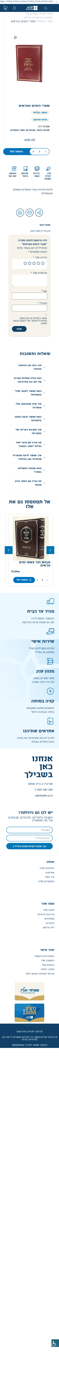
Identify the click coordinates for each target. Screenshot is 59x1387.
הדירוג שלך (40, 257)
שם (44, 291)
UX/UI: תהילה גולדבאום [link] (29, 1031)
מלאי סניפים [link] (40, 120)
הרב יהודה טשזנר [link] (47, 176)
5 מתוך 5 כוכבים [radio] (25, 263)
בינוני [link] (39, 130)
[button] (56, 2)
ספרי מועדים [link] (17, 130)
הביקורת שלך (39, 273)
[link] (55, 1343)
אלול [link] (40, 21)
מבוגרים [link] (30, 130)
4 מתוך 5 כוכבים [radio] (29, 263)
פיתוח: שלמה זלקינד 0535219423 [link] (29, 1045)
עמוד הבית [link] (46, 14)
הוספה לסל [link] (16, 151)
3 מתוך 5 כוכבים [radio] (34, 263)
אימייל (42, 303)
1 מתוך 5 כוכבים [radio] (43, 263)
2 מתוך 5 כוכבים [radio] (38, 263)
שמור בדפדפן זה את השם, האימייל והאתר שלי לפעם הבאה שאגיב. (30, 320)
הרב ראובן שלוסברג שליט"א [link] (31, 572)
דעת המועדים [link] (33, 565)
